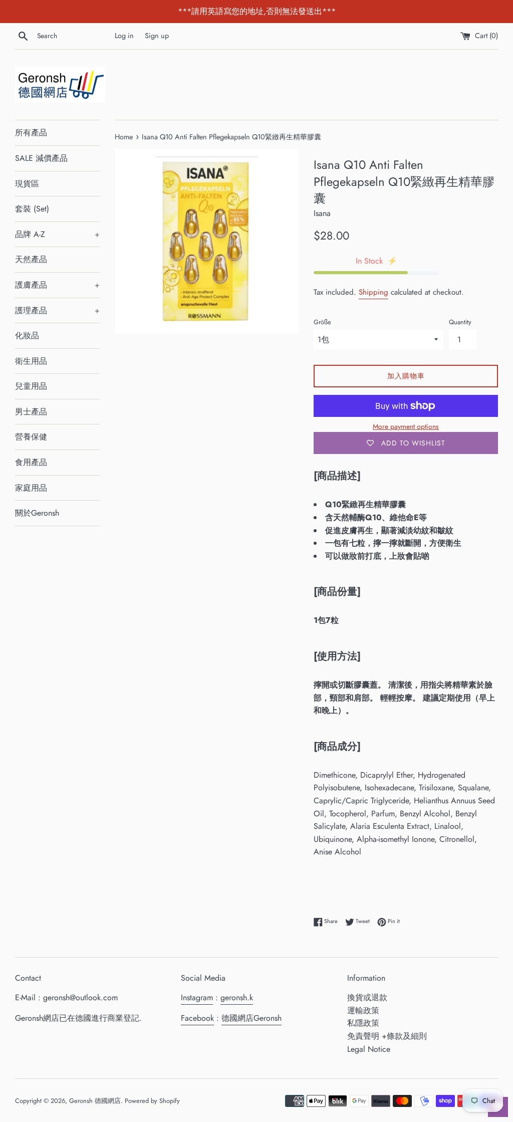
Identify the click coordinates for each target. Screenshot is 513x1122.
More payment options (406, 426)
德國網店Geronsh (251, 1018)
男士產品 (31, 411)
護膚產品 (57, 285)
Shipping (373, 292)
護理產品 (57, 310)
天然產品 (31, 259)
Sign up (157, 36)
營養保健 (31, 436)
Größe (322, 322)
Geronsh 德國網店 (95, 1100)
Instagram (197, 997)
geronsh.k (236, 997)
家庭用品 (31, 488)
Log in (124, 36)
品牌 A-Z (57, 234)
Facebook (197, 1018)
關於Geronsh (37, 513)
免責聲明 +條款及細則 (387, 1036)
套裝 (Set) (32, 208)
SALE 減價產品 (41, 158)
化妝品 (27, 335)
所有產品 (31, 132)
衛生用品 (31, 361)
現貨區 (27, 183)
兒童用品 (31, 386)
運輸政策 (363, 1010)
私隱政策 (363, 1023)
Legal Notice (368, 1049)
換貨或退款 (367, 997)
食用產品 (31, 462)
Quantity (460, 322)
